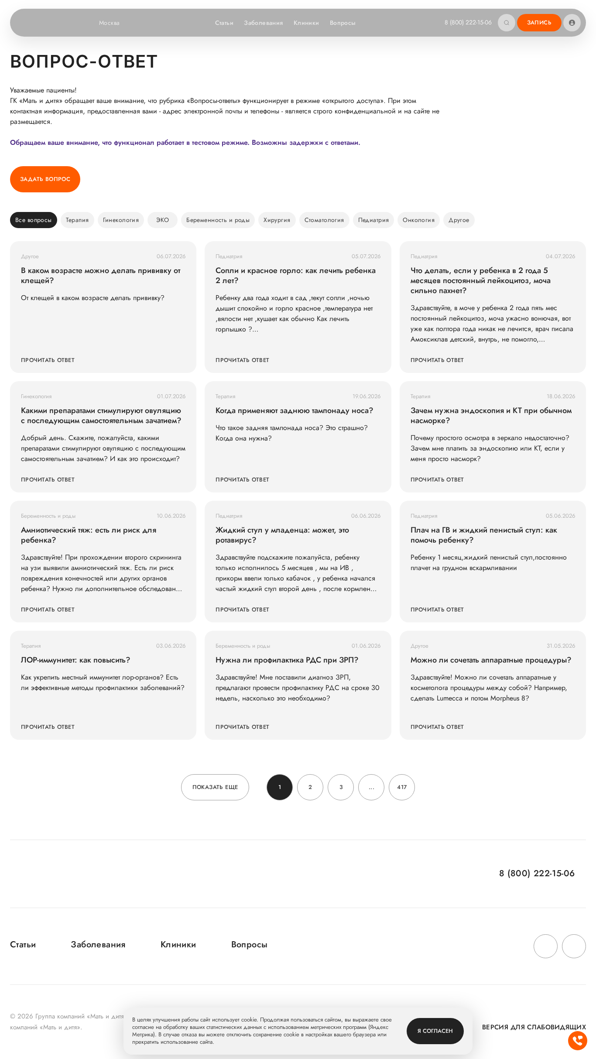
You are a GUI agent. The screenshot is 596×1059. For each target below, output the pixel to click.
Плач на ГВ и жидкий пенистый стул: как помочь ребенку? (484, 535)
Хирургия (277, 219)
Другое (459, 219)
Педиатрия (373, 219)
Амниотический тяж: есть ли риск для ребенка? (88, 535)
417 (402, 787)
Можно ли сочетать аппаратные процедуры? (491, 660)
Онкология (419, 219)
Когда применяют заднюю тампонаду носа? (294, 411)
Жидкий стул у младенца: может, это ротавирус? (282, 535)
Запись (539, 22)
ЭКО (162, 219)
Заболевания (263, 22)
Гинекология (121, 219)
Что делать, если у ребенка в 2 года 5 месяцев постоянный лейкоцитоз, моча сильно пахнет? (481, 281)
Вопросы (343, 22)
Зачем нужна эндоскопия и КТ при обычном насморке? (491, 416)
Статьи (224, 22)
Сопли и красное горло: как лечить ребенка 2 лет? (296, 276)
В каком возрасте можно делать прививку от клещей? (100, 276)
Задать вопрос (45, 179)
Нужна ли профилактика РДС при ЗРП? (287, 660)
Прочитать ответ (48, 360)
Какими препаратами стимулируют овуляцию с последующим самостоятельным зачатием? (101, 416)
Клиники (306, 22)
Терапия (77, 219)
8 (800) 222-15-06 (468, 22)
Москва (109, 22)
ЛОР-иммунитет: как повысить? (75, 660)
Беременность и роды (218, 219)
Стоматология (324, 219)
